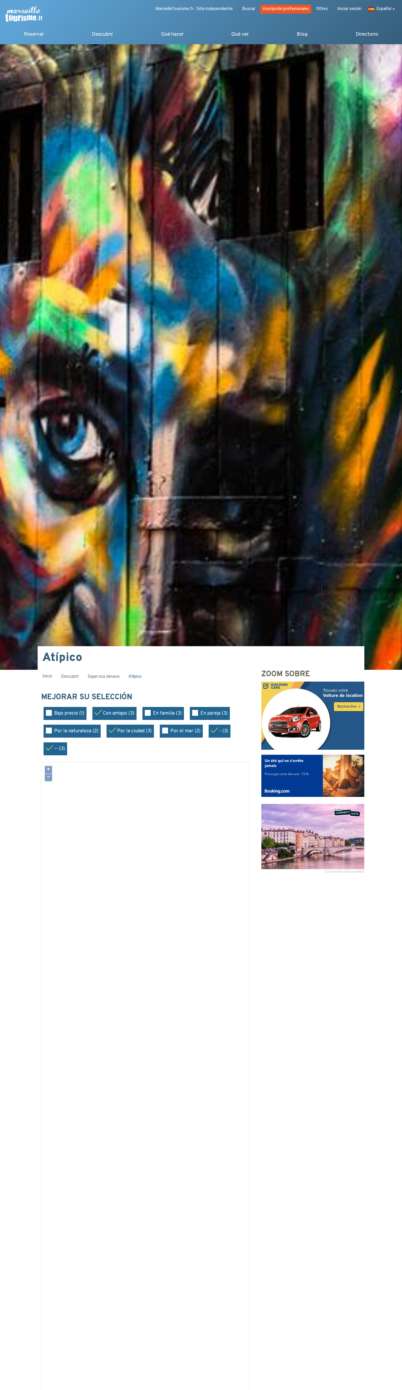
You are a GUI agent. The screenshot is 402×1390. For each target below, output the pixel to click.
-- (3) (59, 749)
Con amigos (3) (118, 713)
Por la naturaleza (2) (76, 731)
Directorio (367, 34)
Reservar (34, 34)
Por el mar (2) (185, 731)
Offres (322, 9)
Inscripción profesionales (286, 9)
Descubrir (102, 34)
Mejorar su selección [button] (87, 697)
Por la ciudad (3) (134, 731)
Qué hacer (172, 34)
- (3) (223, 731)
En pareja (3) (213, 713)
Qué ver (240, 34)
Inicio (47, 676)
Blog (302, 34)
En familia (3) (167, 713)
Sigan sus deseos (104, 677)
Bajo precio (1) (69, 713)
